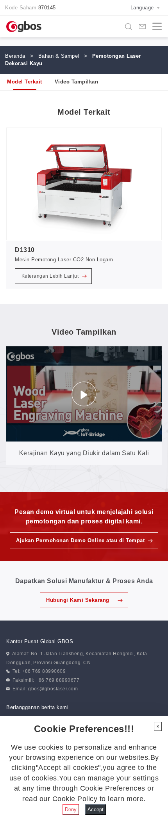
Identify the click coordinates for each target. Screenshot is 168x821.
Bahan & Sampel (58, 56)
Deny (71, 809)
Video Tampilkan (76, 82)
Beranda (15, 56)
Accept (96, 809)
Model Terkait (24, 82)
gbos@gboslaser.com (53, 689)
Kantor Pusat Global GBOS (39, 641)
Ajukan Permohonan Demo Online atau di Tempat (80, 540)
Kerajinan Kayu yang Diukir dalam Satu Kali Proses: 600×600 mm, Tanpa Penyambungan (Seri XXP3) (84, 457)
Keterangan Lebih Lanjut (50, 276)
